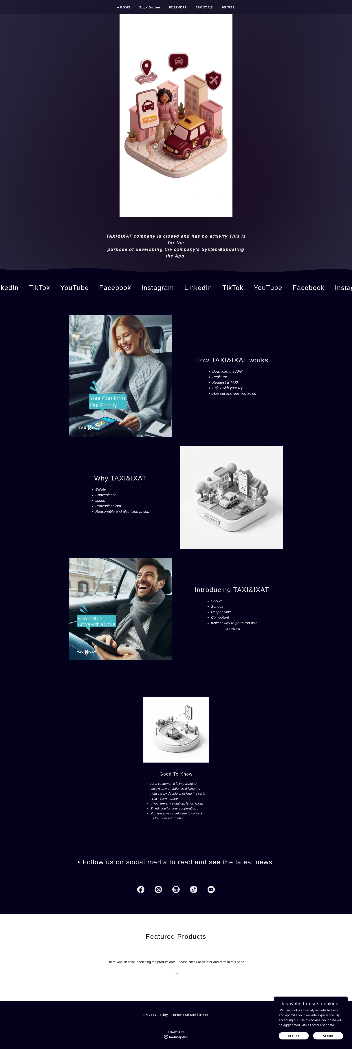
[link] (36, 288)
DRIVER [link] (228, 7)
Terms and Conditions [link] (190, 1015)
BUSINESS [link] (178, 7)
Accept (328, 1035)
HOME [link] (125, 7)
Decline (294, 1035)
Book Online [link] (149, 7)
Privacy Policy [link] (155, 1015)
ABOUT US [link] (204, 7)
